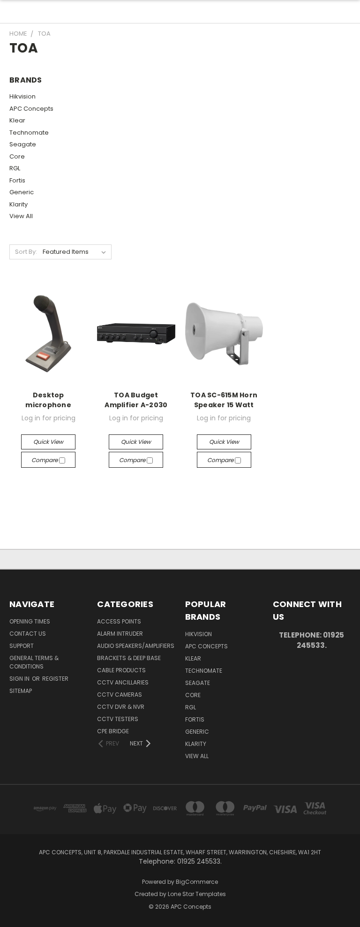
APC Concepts (31, 108)
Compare (45, 460)
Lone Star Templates (197, 894)
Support (21, 646)
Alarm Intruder (120, 634)
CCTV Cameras (119, 695)
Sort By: (26, 251)
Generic (21, 192)
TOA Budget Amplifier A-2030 (136, 400)
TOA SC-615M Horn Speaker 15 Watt (223, 400)
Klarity (18, 204)
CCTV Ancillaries (123, 682)
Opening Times (29, 621)
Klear (17, 120)
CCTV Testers (117, 719)
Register (55, 679)
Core (17, 156)
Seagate (22, 144)
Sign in (20, 679)
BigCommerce (197, 882)
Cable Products (121, 670)
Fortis (17, 180)
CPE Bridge (113, 731)
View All (21, 216)
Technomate (29, 132)
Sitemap (20, 691)
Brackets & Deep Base (129, 658)
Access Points (119, 621)
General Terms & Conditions (34, 662)
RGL (14, 168)
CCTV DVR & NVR (120, 707)
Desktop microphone (48, 400)
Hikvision (22, 96)
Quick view (48, 442)
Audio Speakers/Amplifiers (135, 646)
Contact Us (27, 634)
